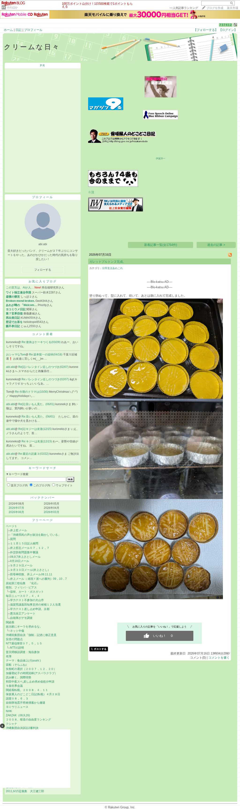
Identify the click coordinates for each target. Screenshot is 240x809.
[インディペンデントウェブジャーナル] (115, 210)
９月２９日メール (21, 565)
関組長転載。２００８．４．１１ (27, 690)
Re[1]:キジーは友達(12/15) (35, 429)
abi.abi (10, 367)
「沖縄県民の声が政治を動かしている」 (35, 534)
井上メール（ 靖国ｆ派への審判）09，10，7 (38, 578)
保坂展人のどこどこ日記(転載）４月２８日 (33, 694)
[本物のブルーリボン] (160, 118)
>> (183, 8)
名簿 (8, 656)
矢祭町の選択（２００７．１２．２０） (31, 669)
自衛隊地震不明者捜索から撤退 (25, 702)
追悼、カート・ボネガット (27, 591)
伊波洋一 (160, 158)
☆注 (91, 192)
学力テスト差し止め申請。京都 (29, 609)
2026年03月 (51, 512)
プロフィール (33, 30)
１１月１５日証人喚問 (24, 543)
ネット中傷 (17, 630)
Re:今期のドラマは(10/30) (32, 391)
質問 (13, 539)
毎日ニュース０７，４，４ (23, 596)
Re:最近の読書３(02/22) (33, 453)
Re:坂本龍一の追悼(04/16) (46, 354)
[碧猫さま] (113, 186)
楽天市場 (232, 8)
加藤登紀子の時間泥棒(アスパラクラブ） (31, 673)
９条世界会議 (14, 685)
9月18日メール (19, 561)
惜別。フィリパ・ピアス (23, 587)
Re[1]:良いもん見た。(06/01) (36, 404)
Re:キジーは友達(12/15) (37, 441)
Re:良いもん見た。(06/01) (39, 416)
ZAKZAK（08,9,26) (18, 715)
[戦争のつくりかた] (104, 232)
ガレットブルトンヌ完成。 (107, 261)
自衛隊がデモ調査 (21, 618)
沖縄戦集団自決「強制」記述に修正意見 (31, 635)
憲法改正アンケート (22, 613)
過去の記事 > (216, 245)
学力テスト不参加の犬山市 (27, 600)
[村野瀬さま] (160, 96)
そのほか (12, 7)
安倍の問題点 (14, 639)
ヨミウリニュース (17, 707)
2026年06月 (16, 512)
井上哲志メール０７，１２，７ (29, 548)
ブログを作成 (214, 8)
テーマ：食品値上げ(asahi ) (23, 660)
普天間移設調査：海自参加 (24, 652)
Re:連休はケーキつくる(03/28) (41, 342)
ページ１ (11, 526)
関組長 (10, 622)
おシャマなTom (16, 354)
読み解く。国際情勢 (18, 677)
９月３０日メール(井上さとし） (30, 570)
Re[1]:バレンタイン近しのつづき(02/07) (43, 367)
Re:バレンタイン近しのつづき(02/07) (46, 379)
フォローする (42, 269)
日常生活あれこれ (112, 268)
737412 (225, 25)
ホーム (8, 30)
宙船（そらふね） (17, 664)
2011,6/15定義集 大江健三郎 (26, 791)
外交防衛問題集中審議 (24, 552)
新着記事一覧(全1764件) (160, 245)
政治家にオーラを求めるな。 (24, 626)
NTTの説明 (17, 647)
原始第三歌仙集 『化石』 (23, 583)
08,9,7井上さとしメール (25, 556)
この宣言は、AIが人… (20, 287)
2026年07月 (16, 508)
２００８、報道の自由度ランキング (28, 719)
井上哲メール (18, 530)
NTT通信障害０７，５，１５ (24, 643)
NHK (9, 711)
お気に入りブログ (43, 281)
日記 (18, 30)
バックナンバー (42, 497)
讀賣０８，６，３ (17, 698)
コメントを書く (219, 657)
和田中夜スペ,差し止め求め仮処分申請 (30, 681)
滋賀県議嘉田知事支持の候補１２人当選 (35, 604)
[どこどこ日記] (122, 142)
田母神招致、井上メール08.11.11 (31, 574)
